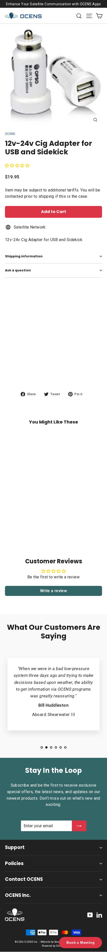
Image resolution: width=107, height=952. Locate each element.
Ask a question (18, 270)
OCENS (10, 134)
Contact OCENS (24, 879)
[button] (17, 165)
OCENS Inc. (18, 895)
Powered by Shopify (53, 945)
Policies (14, 863)
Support (15, 847)
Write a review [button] (53, 590)
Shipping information (24, 256)
